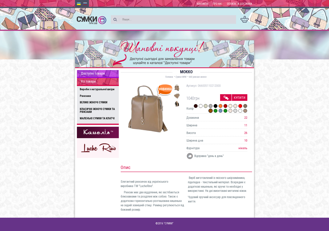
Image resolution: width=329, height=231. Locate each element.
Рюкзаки (85, 96)
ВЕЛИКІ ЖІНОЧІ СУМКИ (93, 102)
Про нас (218, 3)
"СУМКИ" (168, 223)
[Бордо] (225, 106)
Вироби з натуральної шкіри (97, 89)
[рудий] (220, 106)
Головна (169, 77)
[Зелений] (215, 111)
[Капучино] (245, 111)
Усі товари (88, 81)
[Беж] (235, 106)
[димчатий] (245, 106)
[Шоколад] (196, 106)
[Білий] (201, 106)
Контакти (202, 3)
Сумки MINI (181, 77)
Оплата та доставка (239, 3)
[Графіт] (210, 106)
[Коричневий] (210, 111)
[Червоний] (240, 106)
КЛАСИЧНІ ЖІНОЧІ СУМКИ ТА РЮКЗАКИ (97, 110)
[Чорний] (215, 106)
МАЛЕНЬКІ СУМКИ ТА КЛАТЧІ (97, 118)
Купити (239, 98)
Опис (125, 167)
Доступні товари (93, 73)
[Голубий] (220, 111)
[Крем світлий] (230, 106)
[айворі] (206, 106)
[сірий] (235, 111)
